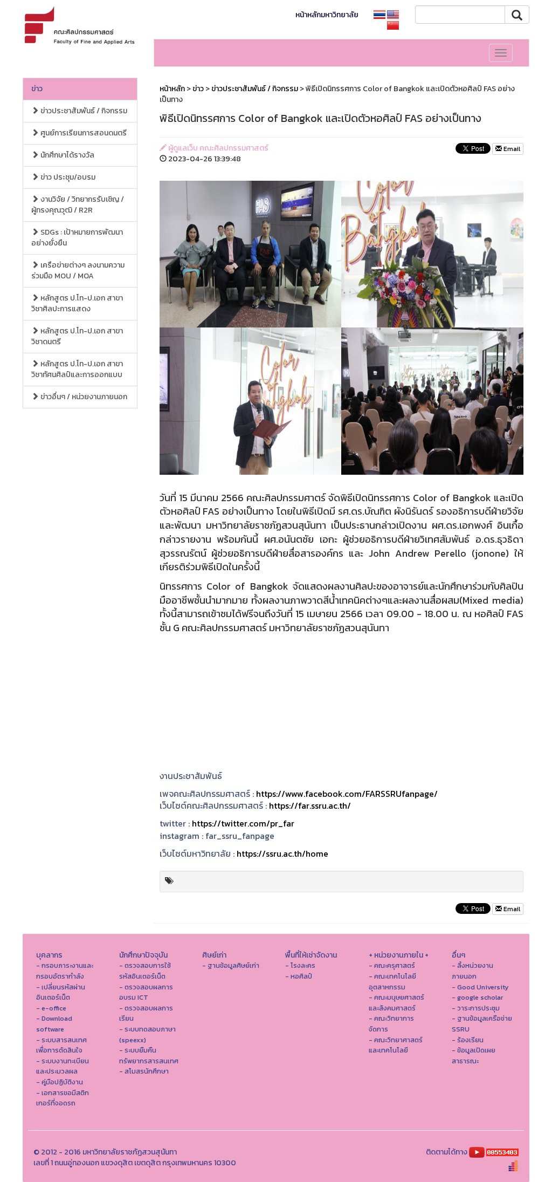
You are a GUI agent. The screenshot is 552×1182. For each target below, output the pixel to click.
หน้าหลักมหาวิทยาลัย (326, 15)
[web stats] (502, 1152)
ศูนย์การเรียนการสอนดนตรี (83, 133)
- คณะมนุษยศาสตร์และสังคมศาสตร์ (396, 1002)
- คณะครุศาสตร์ (392, 965)
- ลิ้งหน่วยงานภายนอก (472, 970)
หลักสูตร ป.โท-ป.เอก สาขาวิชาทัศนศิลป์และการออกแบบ (77, 369)
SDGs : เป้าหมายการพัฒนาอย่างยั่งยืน (77, 238)
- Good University (480, 987)
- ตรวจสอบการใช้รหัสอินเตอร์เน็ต (145, 970)
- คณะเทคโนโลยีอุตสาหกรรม (392, 981)
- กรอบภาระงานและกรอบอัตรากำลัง (64, 970)
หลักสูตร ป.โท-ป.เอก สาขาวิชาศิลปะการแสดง (77, 303)
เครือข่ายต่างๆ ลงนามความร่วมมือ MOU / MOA (78, 270)
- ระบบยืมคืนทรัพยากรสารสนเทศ (148, 1055)
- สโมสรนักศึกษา (144, 1071)
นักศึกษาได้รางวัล (66, 155)
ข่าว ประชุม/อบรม (67, 177)
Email (511, 149)
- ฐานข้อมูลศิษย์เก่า (230, 965)
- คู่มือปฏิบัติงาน (59, 1082)
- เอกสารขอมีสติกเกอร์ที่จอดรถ (62, 1098)
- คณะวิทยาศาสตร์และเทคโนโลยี (396, 1045)
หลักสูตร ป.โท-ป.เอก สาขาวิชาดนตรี (77, 336)
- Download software (54, 1023)
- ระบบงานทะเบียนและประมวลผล (62, 1066)
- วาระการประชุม (476, 1008)
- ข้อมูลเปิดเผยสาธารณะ (473, 1055)
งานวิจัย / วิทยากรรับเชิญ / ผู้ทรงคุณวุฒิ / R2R (77, 205)
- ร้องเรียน (468, 1040)
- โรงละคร (300, 965)
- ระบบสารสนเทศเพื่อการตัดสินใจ (61, 1045)
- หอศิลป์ (298, 976)
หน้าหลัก (172, 88)
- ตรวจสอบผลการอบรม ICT (146, 992)
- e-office (51, 1008)
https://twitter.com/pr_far (243, 823)
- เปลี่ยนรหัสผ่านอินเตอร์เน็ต (60, 992)
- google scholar (477, 997)
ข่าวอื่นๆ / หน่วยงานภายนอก (83, 396)
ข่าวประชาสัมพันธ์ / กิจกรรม (83, 111)
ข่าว (37, 88)
